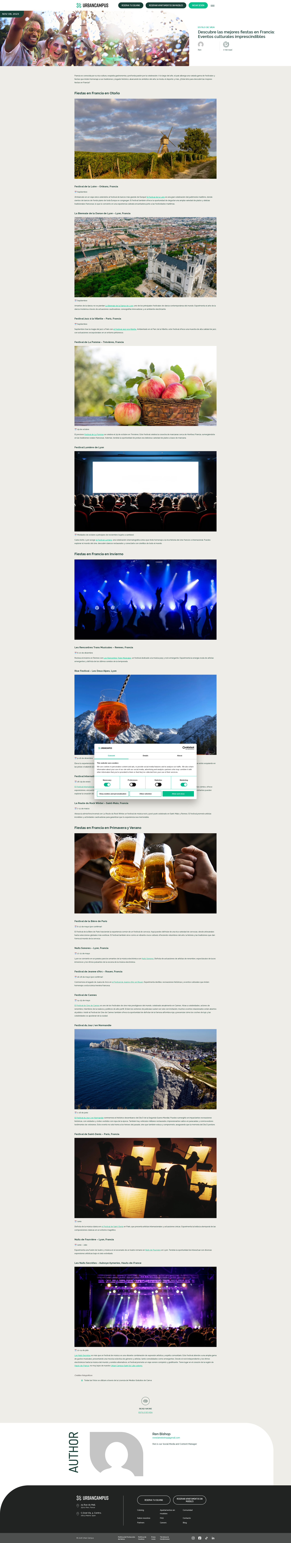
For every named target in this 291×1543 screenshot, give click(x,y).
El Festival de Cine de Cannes (87, 1005)
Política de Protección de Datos (126, 1538)
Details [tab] (145, 756)
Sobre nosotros (143, 1518)
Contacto (187, 1518)
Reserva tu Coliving (131, 5)
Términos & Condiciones (164, 1538)
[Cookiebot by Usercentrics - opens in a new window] (184, 748)
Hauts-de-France (81, 1366)
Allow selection (145, 794)
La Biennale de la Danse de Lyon (119, 306)
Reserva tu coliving (154, 1500)
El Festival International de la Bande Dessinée (93, 787)
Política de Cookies (142, 1538)
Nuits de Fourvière (153, 1250)
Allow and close (178, 794)
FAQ (162, 1518)
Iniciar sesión (198, 5)
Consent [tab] (111, 756)
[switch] (132, 784)
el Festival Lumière (104, 540)
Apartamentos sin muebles (167, 1512)
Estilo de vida (145, 1412)
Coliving (140, 1510)
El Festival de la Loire (156, 197)
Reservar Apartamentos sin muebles (166, 5)
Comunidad (188, 1510)
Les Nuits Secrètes (82, 1355)
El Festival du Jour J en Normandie (88, 1118)
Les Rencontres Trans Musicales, (118, 658)
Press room (153, 1538)
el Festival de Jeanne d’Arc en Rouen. (127, 982)
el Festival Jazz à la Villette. (125, 329)
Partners (140, 1523)
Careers (163, 1523)
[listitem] (145, 1380)
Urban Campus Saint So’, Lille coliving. (127, 1366)
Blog (185, 1523)
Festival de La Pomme (94, 434)
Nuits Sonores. (148, 959)
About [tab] (179, 756)
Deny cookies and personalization (112, 794)
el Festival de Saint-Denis (112, 1226)
